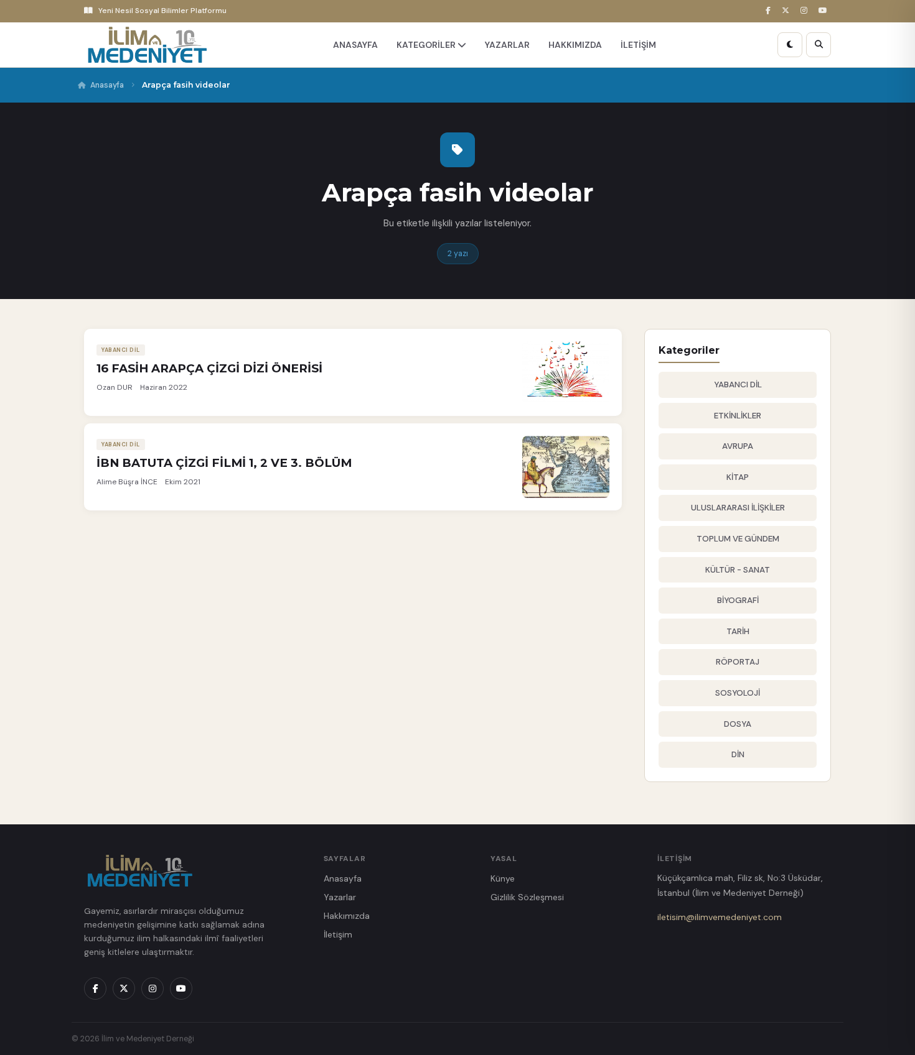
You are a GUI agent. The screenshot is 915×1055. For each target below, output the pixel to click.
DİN (737, 754)
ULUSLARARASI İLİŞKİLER (738, 507)
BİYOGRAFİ (738, 600)
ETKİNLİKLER (737, 415)
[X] (787, 11)
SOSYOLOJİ (737, 693)
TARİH (737, 631)
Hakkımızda (347, 915)
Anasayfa (107, 85)
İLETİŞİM (638, 44)
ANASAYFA (355, 44)
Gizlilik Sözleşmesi (527, 897)
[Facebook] (770, 11)
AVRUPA (737, 446)
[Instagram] (805, 11)
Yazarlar (340, 897)
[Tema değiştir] (789, 44)
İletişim (338, 934)
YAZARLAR (507, 44)
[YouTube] (825, 11)
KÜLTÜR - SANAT (737, 569)
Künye (502, 878)
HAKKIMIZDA (575, 44)
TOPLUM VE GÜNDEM (738, 538)
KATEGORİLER (427, 44)
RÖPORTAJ (737, 661)
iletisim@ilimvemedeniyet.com (719, 917)
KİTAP (737, 477)
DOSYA (737, 724)
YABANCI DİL (738, 384)
